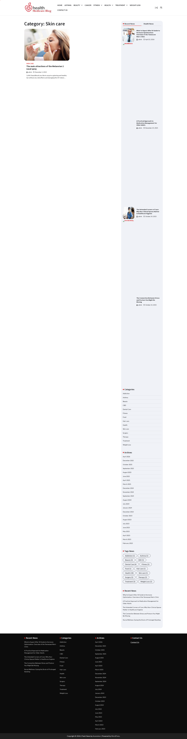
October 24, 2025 (151, 216)
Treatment (120, 5)
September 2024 (128, 496)
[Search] (161, 7)
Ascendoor (97, 736)
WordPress (115, 736)
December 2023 (128, 512)
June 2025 (126, 476)
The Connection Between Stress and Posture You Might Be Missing (148, 300)
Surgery (125, 433)
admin (30, 72)
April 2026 (126, 456)
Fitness (97, 5)
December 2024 (128, 488)
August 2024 (127, 500)
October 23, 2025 (151, 305)
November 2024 (128, 492)
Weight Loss (135, 5)
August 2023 (127, 519)
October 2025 (127, 464)
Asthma (67, 5)
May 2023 (126, 531)
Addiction (126, 393)
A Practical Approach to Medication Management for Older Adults (146, 123)
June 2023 (126, 527)
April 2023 (126, 535)
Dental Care (127, 409)
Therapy (125, 437)
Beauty (77, 5)
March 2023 (127, 539)
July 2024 (126, 504)
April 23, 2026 (149, 39)
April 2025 (126, 480)
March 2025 (127, 484)
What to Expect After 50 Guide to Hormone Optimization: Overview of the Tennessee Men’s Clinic (148, 34)
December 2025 (128, 460)
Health (107, 5)
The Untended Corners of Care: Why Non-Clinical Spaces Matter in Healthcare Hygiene (147, 211)
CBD (124, 405)
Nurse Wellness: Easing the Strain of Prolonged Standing (141, 620)
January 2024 (127, 508)
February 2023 (128, 543)
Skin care (30, 63)
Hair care (126, 421)
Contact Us (62, 10)
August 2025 (127, 472)
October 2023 (127, 516)
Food (124, 417)
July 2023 (126, 524)
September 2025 (128, 468)
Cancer (88, 5)
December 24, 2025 (151, 128)
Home (59, 5)
